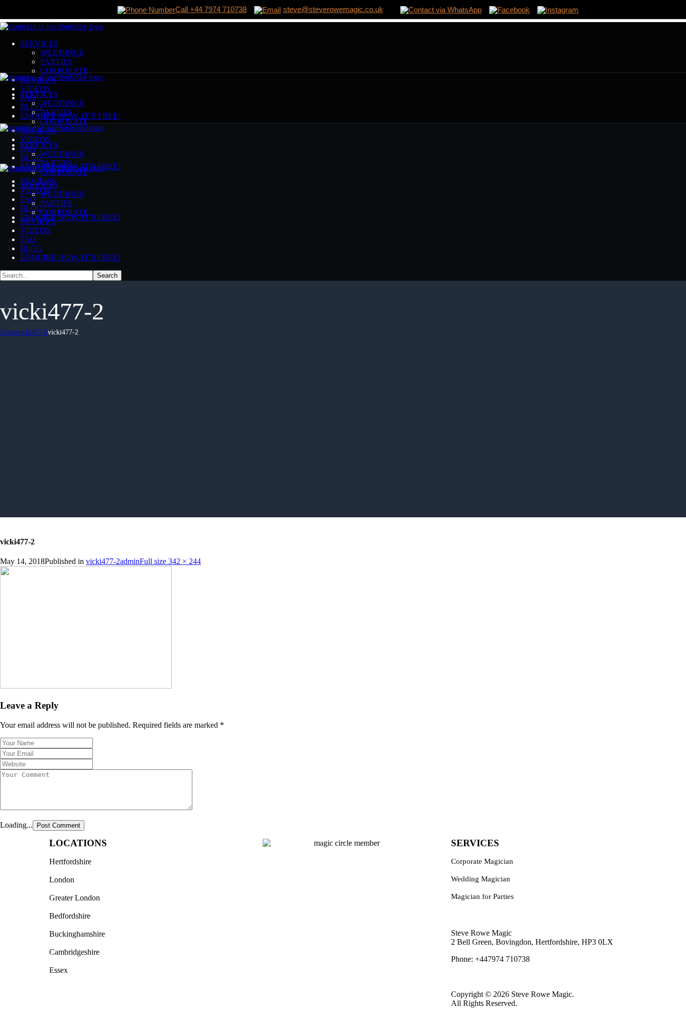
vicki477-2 (32, 332)
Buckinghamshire (77, 934)
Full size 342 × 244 (170, 561)
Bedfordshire (69, 916)
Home (8, 332)
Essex (58, 970)
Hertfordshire (70, 861)
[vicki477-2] (86, 686)
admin (130, 561)
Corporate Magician (482, 861)
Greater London (74, 897)
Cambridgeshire (74, 952)
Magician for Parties (482, 896)
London (61, 879)
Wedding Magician (480, 879)
